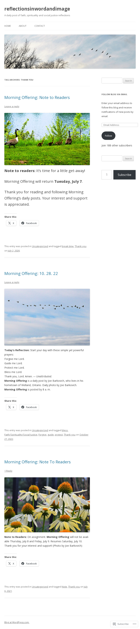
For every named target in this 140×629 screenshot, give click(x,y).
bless (65, 430)
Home (7, 25)
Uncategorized (40, 246)
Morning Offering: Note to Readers (37, 97)
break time (68, 246)
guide (51, 434)
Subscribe (124, 175)
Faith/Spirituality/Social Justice (20, 434)
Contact (39, 25)
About (22, 25)
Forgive (42, 434)
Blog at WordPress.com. (16, 622)
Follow (108, 135)
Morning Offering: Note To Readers (37, 461)
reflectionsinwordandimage (37, 8)
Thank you (80, 246)
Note (64, 586)
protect (59, 434)
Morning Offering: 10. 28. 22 (31, 273)
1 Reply (8, 470)
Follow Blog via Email (114, 94)
